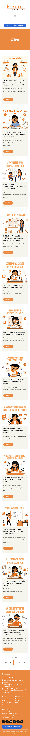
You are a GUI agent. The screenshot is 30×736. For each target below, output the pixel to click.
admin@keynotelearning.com (13, 680)
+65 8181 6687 (9, 677)
